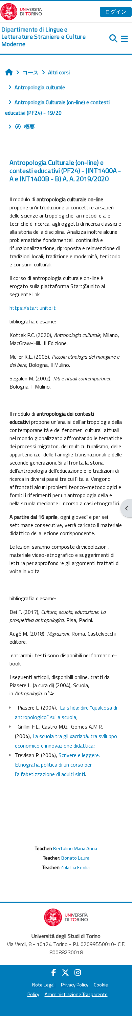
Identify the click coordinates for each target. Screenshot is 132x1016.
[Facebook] (54, 972)
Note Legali (44, 985)
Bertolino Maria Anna (75, 848)
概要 (29, 127)
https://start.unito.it (32, 308)
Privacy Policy (74, 985)
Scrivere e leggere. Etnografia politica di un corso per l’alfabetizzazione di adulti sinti (57, 764)
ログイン (116, 11)
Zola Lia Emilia (75, 867)
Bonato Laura (75, 858)
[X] (65, 972)
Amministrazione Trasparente (76, 994)
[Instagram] (78, 972)
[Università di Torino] (21, 11)
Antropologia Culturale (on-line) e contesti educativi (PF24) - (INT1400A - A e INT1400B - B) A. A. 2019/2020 (65, 170)
